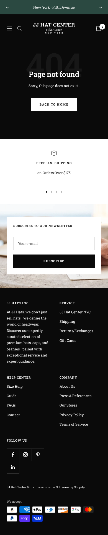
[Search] (19, 28)
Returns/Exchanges (76, 330)
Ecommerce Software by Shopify (61, 487)
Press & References (75, 395)
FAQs (11, 405)
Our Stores (68, 405)
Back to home (54, 104)
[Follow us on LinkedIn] (13, 467)
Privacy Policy (72, 414)
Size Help (15, 386)
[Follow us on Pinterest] (38, 455)
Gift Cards (68, 340)
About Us (67, 386)
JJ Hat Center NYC (75, 312)
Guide (12, 395)
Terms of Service (74, 424)
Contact (13, 414)
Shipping (67, 321)
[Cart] (98, 28)
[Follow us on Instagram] (25, 455)
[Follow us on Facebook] (13, 455)
